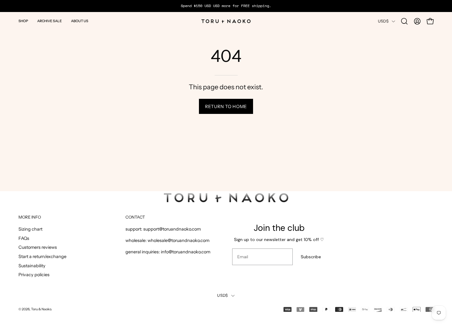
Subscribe (311, 257)
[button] (23, 21)
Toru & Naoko (41, 309)
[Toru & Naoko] (226, 21)
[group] (226, 6)
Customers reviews (37, 247)
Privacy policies (34, 275)
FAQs (23, 238)
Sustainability (32, 265)
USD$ (383, 21)
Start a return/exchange (42, 257)
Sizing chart (30, 229)
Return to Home (226, 106)
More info (29, 217)
